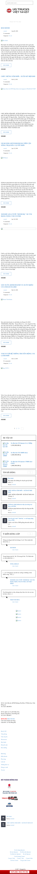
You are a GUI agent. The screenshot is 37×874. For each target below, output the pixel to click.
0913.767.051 (11, 719)
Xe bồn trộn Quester (25, 852)
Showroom (4, 739)
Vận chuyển (4, 736)
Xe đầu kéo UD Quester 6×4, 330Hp (21, 443)
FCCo (27, 869)
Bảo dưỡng (4, 747)
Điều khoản (4, 756)
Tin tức (10, 35)
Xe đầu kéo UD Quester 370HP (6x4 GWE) (21, 462)
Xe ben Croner (14, 860)
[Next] (21, 428)
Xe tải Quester (26, 854)
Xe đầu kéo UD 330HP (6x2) (19, 452)
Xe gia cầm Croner (25, 860)
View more (6, 65)
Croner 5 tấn (11, 858)
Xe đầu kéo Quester (15, 854)
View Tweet (15, 549)
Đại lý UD (3, 731)
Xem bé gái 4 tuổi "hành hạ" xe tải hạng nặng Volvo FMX (20, 519)
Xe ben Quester (14, 852)
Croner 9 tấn (29, 858)
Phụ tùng (3, 759)
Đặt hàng (3, 753)
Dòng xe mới (4, 767)
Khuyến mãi (4, 745)
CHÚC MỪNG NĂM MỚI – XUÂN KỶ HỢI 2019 (18, 76)
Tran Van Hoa (15, 600)
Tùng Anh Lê (14, 564)
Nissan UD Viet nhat (15, 21)
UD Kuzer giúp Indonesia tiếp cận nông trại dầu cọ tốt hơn (20, 505)
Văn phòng (4, 734)
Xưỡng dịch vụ (5, 764)
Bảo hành (5, 28)
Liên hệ (3, 762)
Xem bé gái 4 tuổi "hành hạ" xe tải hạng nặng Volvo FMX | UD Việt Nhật (22, 581)
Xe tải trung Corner (19, 856)
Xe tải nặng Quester (19, 850)
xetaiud (5, 31)
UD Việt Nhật (11, 869)
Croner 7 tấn (20, 858)
